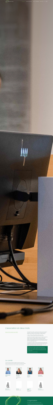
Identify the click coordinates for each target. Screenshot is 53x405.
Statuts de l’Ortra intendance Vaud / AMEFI (11, 332)
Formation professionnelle (29, 1)
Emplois (34, 1)
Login (46, 1)
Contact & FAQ (41, 1)
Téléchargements (37, 1)
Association (23, 1)
